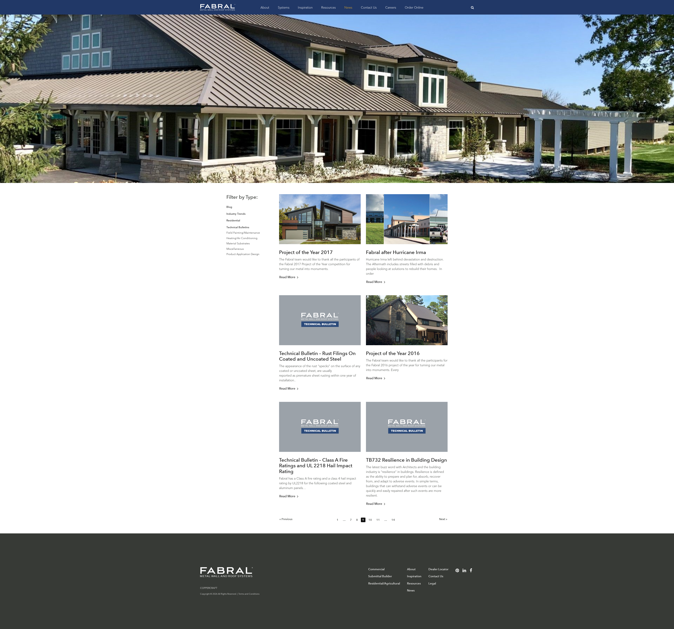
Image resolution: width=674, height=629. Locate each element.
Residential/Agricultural (384, 583)
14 (393, 519)
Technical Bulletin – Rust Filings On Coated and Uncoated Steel (317, 356)
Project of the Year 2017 (306, 252)
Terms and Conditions (248, 593)
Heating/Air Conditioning (241, 238)
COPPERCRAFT (208, 588)
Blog (229, 207)
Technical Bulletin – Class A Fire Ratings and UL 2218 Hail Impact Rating (315, 465)
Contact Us (369, 7)
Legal (432, 583)
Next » (443, 519)
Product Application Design (242, 254)
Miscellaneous (235, 248)
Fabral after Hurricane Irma (396, 252)
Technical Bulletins (237, 227)
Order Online (414, 7)
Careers (390, 7)
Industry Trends (236, 213)
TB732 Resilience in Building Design (406, 460)
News (348, 7)
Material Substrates (238, 243)
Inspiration (305, 7)
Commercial (376, 569)
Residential (233, 220)
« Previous (285, 519)
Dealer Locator (438, 569)
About (264, 7)
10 (370, 519)
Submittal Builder (380, 576)
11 (378, 519)
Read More (287, 277)
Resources (328, 7)
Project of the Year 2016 (393, 353)
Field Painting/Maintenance (243, 232)
